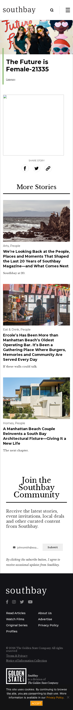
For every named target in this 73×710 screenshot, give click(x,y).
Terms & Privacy (17, 655)
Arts (6, 246)
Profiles (11, 631)
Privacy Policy (48, 625)
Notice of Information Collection (26, 660)
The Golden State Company (43, 682)
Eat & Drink (11, 329)
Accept (36, 703)
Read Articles (16, 613)
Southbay (33, 675)
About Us (45, 613)
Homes (8, 423)
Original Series (17, 625)
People (15, 246)
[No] (68, 697)
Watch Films (15, 619)
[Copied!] (48, 168)
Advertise (45, 619)
